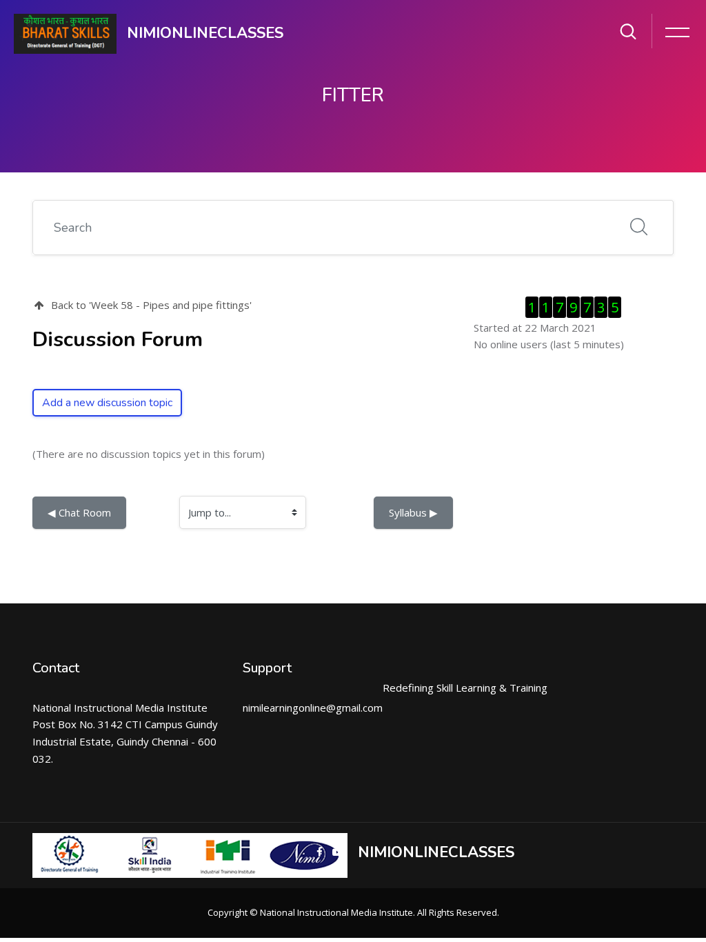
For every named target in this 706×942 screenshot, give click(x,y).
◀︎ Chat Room (79, 512)
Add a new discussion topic (107, 402)
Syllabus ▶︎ (413, 512)
